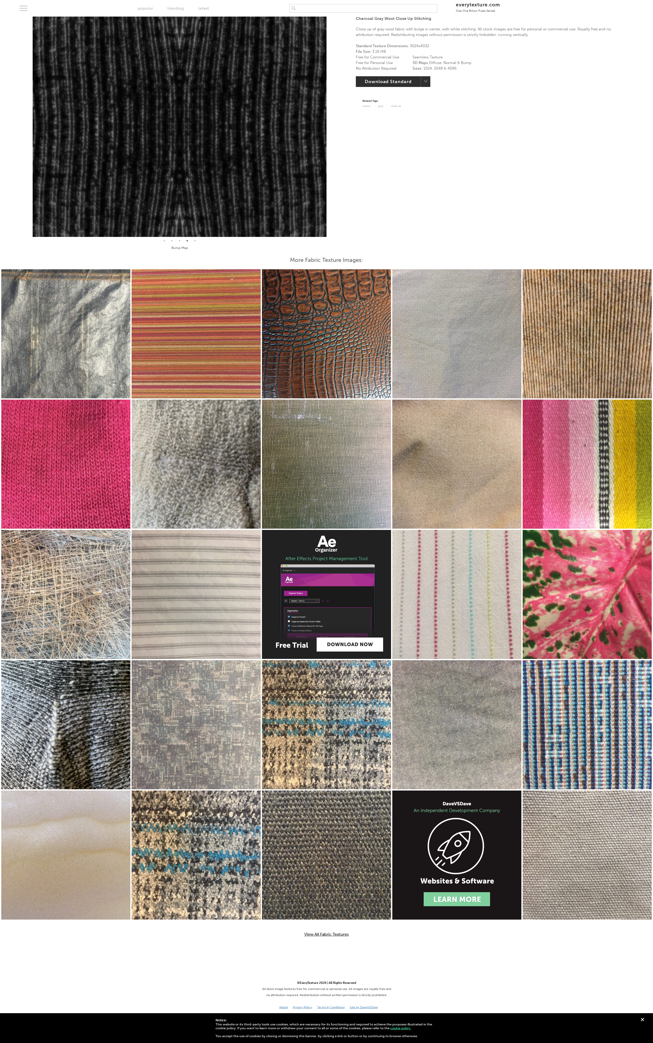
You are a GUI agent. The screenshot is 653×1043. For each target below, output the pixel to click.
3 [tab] (179, 240)
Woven (366, 106)
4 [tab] (187, 240)
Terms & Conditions (331, 1007)
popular (145, 8)
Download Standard (388, 81)
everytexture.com (478, 7)
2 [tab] (171, 240)
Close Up (396, 106)
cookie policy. (400, 1028)
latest (203, 8)
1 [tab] (164, 240)
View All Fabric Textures (326, 934)
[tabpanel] (179, 127)
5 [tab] (194, 240)
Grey (380, 106)
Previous (28, 126)
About (283, 1007)
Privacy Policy (302, 1007)
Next (330, 126)
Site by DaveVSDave (364, 1007)
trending (175, 8)
